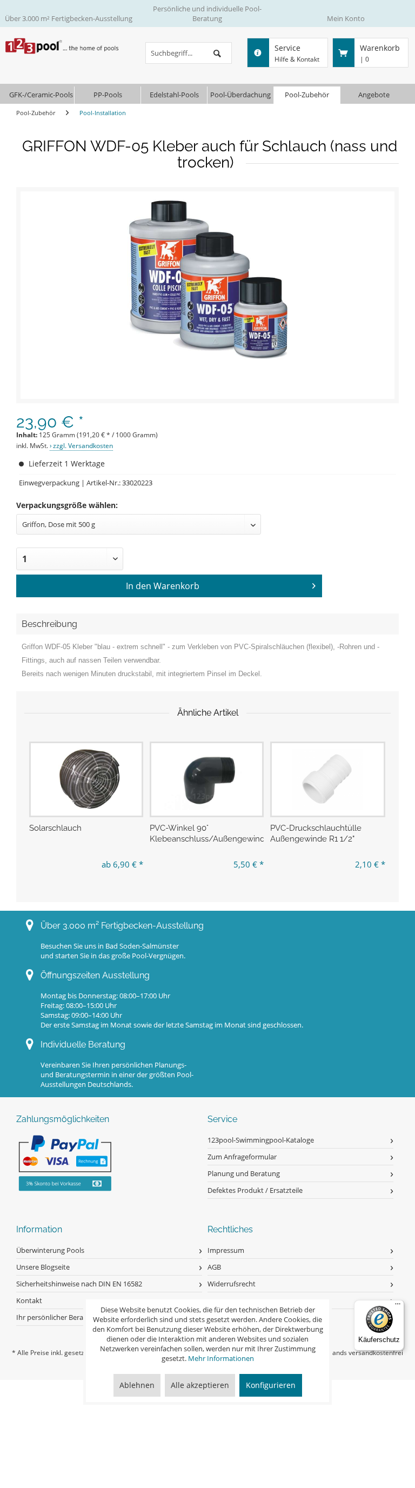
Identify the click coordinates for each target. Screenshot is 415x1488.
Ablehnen (137, 1385)
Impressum (226, 1250)
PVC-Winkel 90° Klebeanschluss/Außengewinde (207, 833)
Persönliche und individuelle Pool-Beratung (207, 13)
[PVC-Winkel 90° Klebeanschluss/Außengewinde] (207, 779)
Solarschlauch (55, 828)
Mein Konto (346, 18)
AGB (214, 1267)
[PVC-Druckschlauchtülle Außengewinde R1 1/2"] (328, 779)
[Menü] (397, 1306)
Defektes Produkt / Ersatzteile (255, 1190)
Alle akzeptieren (200, 1385)
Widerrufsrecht (232, 1284)
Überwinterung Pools (50, 1250)
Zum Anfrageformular (242, 1157)
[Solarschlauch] (86, 779)
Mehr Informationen (221, 1358)
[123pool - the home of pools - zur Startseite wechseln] (62, 51)
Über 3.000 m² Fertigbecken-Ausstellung (68, 18)
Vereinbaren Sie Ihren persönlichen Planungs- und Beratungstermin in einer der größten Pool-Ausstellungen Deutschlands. (117, 1074)
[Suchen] (217, 53)
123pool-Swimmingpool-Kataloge (261, 1140)
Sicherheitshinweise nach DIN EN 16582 (79, 1284)
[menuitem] (188, 53)
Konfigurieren (271, 1385)
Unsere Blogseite (43, 1267)
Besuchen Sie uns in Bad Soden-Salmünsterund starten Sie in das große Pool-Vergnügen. (113, 950)
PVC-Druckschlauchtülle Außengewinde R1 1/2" (316, 833)
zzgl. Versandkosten (83, 445)
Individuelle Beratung (83, 1044)
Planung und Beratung (244, 1173)
